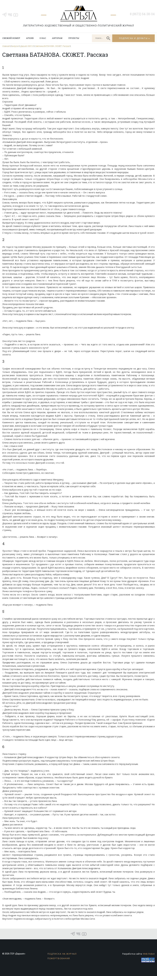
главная (6, 46)
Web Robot (149, 953)
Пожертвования (58, 958)
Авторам (57, 38)
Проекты (73, 38)
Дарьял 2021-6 (27, 46)
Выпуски (15, 46)
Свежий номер (11, 38)
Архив (30, 38)
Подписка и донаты (133, 38)
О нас (43, 38)
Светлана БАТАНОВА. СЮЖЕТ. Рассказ (52, 46)
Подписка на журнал (62, 953)
